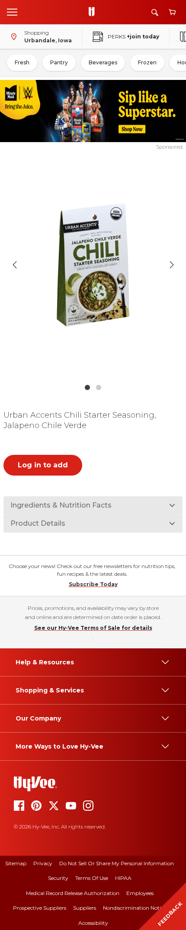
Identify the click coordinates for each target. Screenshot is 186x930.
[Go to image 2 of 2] (98, 387)
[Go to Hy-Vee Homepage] (94, 12)
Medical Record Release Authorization (72, 893)
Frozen (147, 62)
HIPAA (123, 878)
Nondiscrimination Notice (134, 908)
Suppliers (84, 908)
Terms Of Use (91, 878)
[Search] (155, 12)
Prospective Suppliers (39, 908)
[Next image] (172, 265)
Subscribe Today (93, 584)
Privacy (42, 863)
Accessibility (93, 923)
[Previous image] (15, 265)
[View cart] (172, 12)
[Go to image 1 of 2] (87, 387)
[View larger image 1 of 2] (93, 265)
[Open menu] (12, 11)
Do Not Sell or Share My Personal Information (116, 863)
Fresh (22, 62)
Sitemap (15, 863)
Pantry (59, 62)
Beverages (103, 62)
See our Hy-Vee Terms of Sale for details (93, 628)
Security (58, 878)
